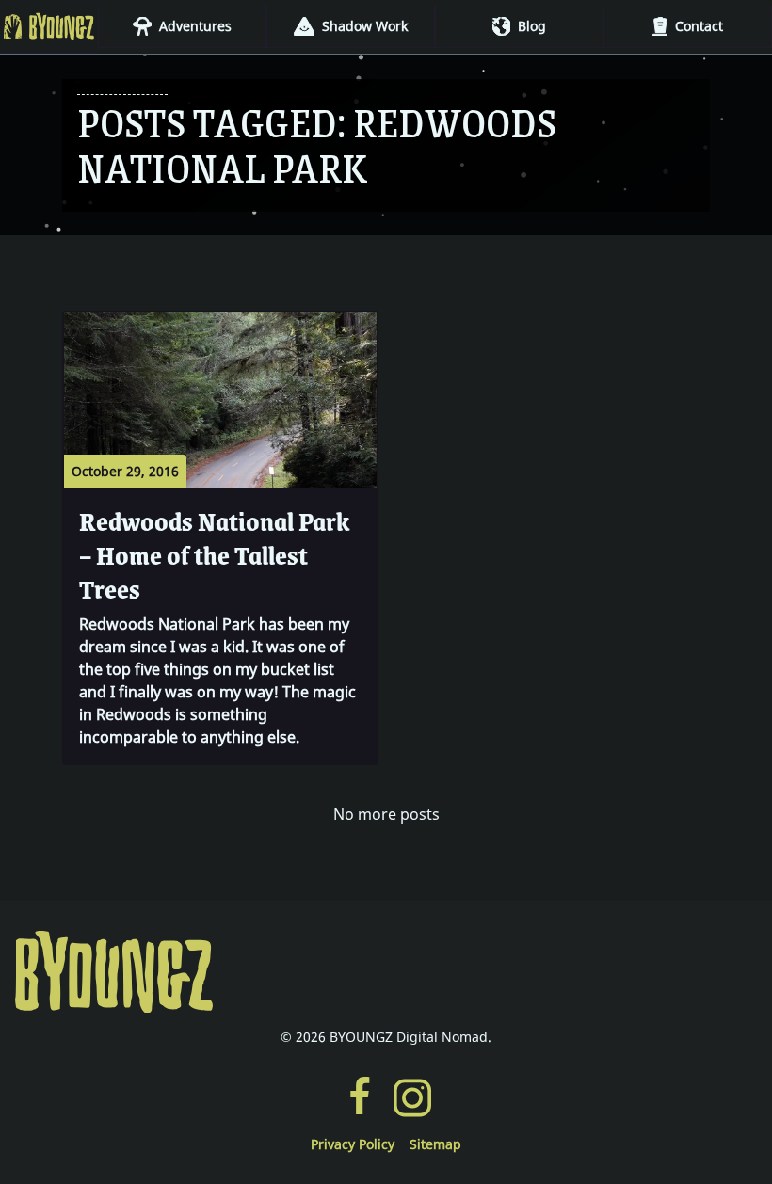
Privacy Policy (352, 1144)
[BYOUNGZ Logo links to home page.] (386, 972)
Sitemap (435, 1144)
